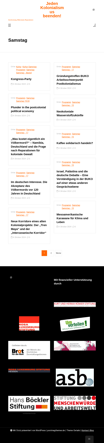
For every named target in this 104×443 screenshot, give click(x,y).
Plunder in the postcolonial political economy (28, 109)
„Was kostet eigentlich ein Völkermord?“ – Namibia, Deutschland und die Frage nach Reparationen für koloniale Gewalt (28, 146)
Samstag (30, 70)
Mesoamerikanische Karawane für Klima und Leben (72, 218)
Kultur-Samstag (29, 67)
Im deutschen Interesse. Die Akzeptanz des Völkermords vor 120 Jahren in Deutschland (29, 187)
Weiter (58, 253)
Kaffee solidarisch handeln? (75, 143)
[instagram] (93, 9)
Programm (20, 70)
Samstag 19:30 (23, 101)
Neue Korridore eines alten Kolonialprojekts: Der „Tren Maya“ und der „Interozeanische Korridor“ (29, 227)
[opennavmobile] (94, 25)
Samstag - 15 (68, 105)
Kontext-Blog (88, 430)
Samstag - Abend (24, 73)
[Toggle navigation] (9, 25)
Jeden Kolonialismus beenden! (52, 10)
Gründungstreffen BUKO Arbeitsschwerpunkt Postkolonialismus (73, 79)
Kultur (18, 67)
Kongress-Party (21, 79)
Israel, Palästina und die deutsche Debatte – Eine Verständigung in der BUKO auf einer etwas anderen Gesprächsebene (75, 179)
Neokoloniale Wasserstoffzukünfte (70, 113)
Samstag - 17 (22, 133)
